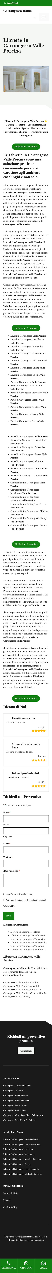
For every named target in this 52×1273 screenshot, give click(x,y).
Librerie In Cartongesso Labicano (18, 1149)
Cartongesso (9, 968)
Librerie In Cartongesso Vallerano (27, 946)
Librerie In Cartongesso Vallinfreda (27, 949)
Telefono (8, 857)
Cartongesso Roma (17, 11)
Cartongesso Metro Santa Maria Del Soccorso (23, 1115)
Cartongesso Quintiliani (13, 1090)
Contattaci (26, 1050)
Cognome (7, 836)
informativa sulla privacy (22, 894)
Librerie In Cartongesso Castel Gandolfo (21, 1169)
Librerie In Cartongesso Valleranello (28, 942)
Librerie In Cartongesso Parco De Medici (21, 1139)
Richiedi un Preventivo (26, 146)
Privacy (7, 1200)
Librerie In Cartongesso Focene (17, 1164)
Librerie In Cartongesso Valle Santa (27, 935)
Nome (6, 824)
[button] (34, 17)
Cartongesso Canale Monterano (17, 1085)
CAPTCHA (9, 906)
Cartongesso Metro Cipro (14, 1110)
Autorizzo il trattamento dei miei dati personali (26, 900)
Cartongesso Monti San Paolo (16, 1100)
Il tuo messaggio (11, 871)
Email (6, 843)
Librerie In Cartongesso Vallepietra (27, 939)
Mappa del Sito (10, 1193)
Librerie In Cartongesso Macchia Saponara (22, 1159)
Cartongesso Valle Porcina (16, 982)
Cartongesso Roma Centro (14, 1105)
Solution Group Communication (30, 1240)
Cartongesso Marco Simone (15, 1095)
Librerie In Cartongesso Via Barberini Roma (22, 1174)
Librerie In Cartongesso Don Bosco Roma (21, 1144)
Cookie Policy (10, 1207)
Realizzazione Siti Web (32, 1237)
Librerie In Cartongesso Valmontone (19, 1154)
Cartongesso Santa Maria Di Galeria (19, 1120)
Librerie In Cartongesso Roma (25, 932)
